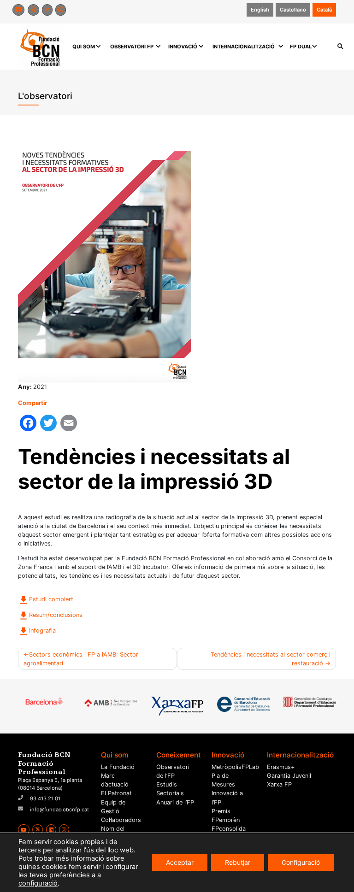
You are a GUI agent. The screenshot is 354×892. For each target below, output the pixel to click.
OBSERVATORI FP (131, 46)
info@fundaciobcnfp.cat (59, 809)
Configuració (301, 862)
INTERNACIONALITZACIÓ (243, 46)
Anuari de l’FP (175, 802)
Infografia (42, 630)
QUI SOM (83, 46)
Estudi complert (51, 599)
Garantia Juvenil (289, 775)
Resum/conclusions (56, 614)
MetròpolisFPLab (235, 766)
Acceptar (180, 862)
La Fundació (118, 766)
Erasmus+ (281, 766)
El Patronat (116, 793)
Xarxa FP (279, 784)
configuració (38, 883)
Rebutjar (237, 862)
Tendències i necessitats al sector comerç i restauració (270, 659)
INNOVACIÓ (182, 46)
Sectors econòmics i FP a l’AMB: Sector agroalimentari (81, 659)
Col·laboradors (121, 819)
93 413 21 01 (45, 798)
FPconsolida (229, 828)
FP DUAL (301, 46)
